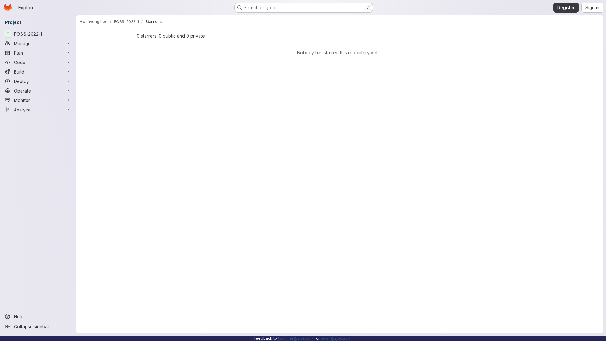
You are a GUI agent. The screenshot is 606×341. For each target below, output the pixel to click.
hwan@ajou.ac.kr (336, 338)
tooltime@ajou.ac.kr (296, 338)
